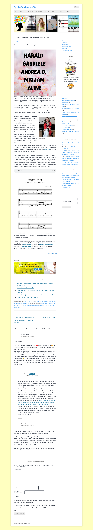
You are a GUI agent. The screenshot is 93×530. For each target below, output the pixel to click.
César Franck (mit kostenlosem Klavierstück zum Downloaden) (36, 295)
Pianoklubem (53, 305)
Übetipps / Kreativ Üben (67, 125)
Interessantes (65, 102)
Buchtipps (64, 98)
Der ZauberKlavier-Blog (25, 7)
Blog (15, 11)
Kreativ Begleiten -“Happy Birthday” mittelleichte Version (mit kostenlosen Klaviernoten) (70, 152)
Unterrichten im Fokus (67, 129)
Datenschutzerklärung (62, 11)
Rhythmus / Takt (65, 121)
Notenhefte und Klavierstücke (22, 303)
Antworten (16, 368)
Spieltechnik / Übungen (67, 123)
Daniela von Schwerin (46, 244)
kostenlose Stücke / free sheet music (70, 108)
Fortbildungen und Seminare (68, 100)
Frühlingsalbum (51, 303)
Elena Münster (24, 424)
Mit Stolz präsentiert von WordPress (22, 523)
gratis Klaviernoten (18, 305)
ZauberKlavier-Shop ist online (25, 288)
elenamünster (44, 303)
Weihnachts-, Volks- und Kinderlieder (70, 131)
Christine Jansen (26, 246)
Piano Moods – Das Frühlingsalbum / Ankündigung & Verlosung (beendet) (24, 320)
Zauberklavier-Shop (40, 11)
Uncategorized (65, 127)
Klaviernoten (31, 305)
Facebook (47, 149)
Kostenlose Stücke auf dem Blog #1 (27, 297)
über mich (21, 11)
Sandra (37, 301)
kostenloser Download (39, 305)
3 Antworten (16, 41)
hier (76, 81)
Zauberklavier (17, 307)
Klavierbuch (25, 305)
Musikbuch (47, 305)
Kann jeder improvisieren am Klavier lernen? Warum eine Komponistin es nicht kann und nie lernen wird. (70, 175)
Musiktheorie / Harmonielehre (68, 118)
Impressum (51, 11)
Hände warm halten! (49, 317)
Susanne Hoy (27, 244)
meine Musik (30, 11)
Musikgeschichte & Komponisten (69, 116)
